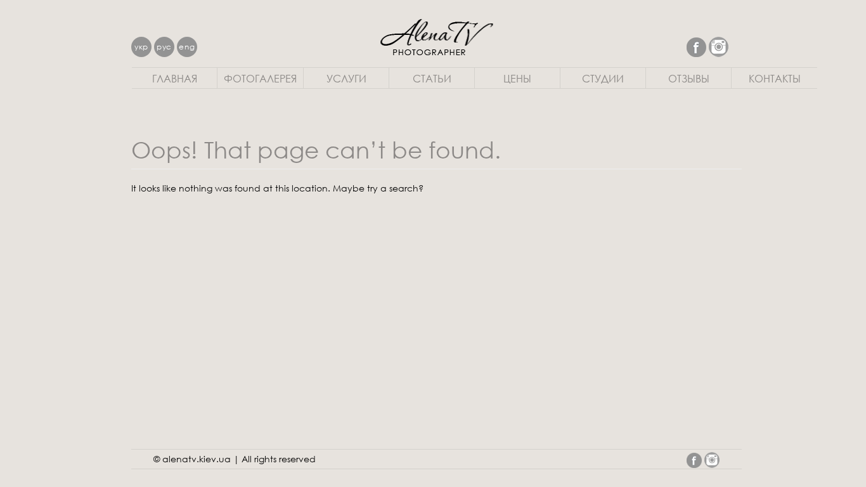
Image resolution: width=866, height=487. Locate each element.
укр (141, 46)
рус (164, 46)
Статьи (432, 78)
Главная (174, 78)
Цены (517, 78)
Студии (603, 78)
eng (187, 46)
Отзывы (688, 78)
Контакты (775, 78)
